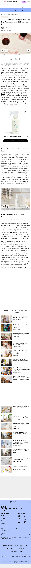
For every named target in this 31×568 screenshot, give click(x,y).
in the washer (14, 81)
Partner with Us (26, 556)
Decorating (11, 7)
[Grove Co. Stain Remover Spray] (15, 122)
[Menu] (2, 2)
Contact (3, 520)
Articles (17, 7)
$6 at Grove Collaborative (15, 141)
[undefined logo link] (10, 1)
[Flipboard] (25, 522)
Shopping (3, 14)
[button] (28, 50)
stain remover (13, 232)
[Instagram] (19, 516)
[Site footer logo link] (15, 508)
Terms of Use (16, 561)
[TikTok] (25, 516)
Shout (3, 94)
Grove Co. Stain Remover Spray (13, 267)
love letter (5, 17)
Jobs (21, 556)
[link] (21, 316)
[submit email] (28, 533)
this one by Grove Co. (20, 97)
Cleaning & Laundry (13, 14)
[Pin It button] (6, 50)
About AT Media (15, 556)
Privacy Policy (8, 538)
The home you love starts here (20, 502)
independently (6, 63)
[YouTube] (19, 522)
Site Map (3, 523)
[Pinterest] (25, 519)
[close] (30, 565)
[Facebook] (19, 519)
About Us (3, 518)
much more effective (17, 99)
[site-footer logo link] (4, 556)
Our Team (3, 516)
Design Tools (23, 7)
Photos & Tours (4, 7)
